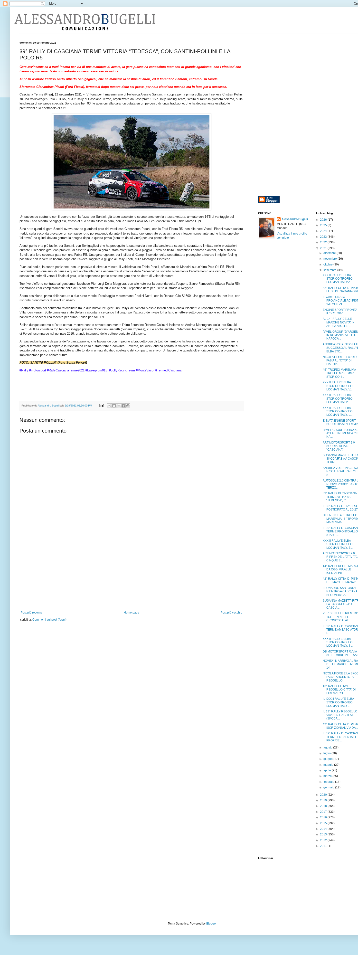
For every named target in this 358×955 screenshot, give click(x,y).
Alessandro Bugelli (295, 219)
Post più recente (31, 612)
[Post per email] (101, 405)
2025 (324, 225)
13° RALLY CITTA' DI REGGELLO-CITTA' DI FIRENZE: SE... (339, 689)
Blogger (211, 923)
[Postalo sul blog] (114, 405)
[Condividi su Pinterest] (127, 405)
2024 (324, 231)
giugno (328, 759)
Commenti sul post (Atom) (49, 619)
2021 (324, 248)
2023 (324, 236)
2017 (324, 811)
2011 (324, 846)
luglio (327, 753)
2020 (324, 794)
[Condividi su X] (118, 405)
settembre (330, 270)
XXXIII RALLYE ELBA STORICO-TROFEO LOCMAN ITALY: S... (338, 642)
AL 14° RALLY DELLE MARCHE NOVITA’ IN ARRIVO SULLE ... (339, 322)
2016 (324, 817)
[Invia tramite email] (109, 405)
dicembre (330, 253)
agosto (328, 747)
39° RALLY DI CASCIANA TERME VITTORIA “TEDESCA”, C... (340, 497)
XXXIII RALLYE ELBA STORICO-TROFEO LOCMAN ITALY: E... (338, 544)
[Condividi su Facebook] (123, 405)
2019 (324, 800)
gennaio (329, 787)
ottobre (328, 264)
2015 (324, 823)
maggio (328, 764)
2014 (324, 829)
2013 (324, 834)
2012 (324, 840)
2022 (324, 242)
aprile (327, 770)
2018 (324, 806)
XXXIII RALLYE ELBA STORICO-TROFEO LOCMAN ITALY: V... (337, 386)
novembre (330, 258)
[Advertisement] (131, 574)
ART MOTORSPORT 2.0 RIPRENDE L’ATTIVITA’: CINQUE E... (340, 557)
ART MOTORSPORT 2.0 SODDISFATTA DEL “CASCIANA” (339, 446)
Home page (131, 612)
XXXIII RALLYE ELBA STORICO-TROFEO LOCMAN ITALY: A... (337, 279)
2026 (324, 219)
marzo (327, 776)
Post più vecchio (231, 612)
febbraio (329, 782)
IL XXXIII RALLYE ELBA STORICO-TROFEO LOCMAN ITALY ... (338, 702)
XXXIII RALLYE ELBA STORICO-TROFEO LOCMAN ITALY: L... (337, 398)
